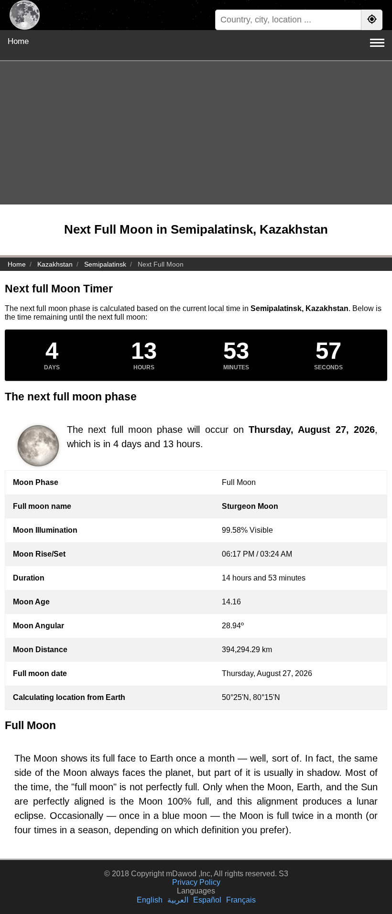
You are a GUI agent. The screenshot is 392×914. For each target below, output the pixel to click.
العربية (177, 900)
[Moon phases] (25, 15)
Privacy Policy (196, 882)
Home (18, 41)
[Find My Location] (371, 20)
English (150, 900)
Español (207, 900)
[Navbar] (377, 42)
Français (241, 900)
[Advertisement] (196, 133)
